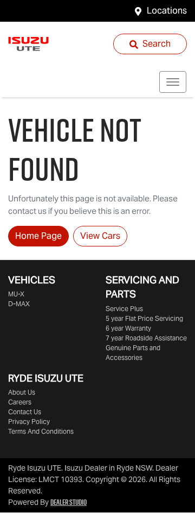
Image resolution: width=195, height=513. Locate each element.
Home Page (38, 236)
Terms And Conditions (41, 431)
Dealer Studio (68, 502)
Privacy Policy (29, 421)
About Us (21, 392)
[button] (172, 82)
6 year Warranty (128, 328)
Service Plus (124, 309)
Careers (19, 402)
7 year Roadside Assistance (146, 338)
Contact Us (24, 412)
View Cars (100, 236)
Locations (167, 10)
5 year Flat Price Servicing (144, 318)
